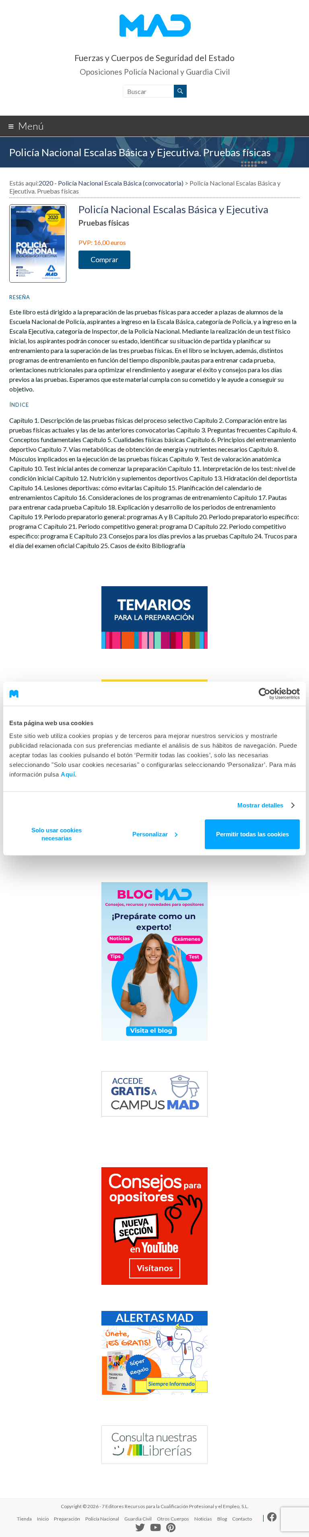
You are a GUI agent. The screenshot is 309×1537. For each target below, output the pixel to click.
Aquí (68, 774)
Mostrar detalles (260, 805)
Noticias (203, 1519)
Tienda (24, 1519)
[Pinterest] (170, 1528)
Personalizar (150, 833)
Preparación (67, 1519)
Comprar (104, 259)
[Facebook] (272, 1519)
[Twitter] (140, 1529)
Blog (222, 1519)
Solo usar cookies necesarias (56, 833)
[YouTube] (155, 1528)
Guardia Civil (138, 1519)
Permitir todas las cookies (252, 833)
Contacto (242, 1519)
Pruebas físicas (103, 222)
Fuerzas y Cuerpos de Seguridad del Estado (154, 58)
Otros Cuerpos (173, 1519)
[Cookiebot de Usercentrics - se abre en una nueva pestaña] (264, 694)
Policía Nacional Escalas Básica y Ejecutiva (173, 209)
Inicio (43, 1519)
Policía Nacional (102, 1519)
